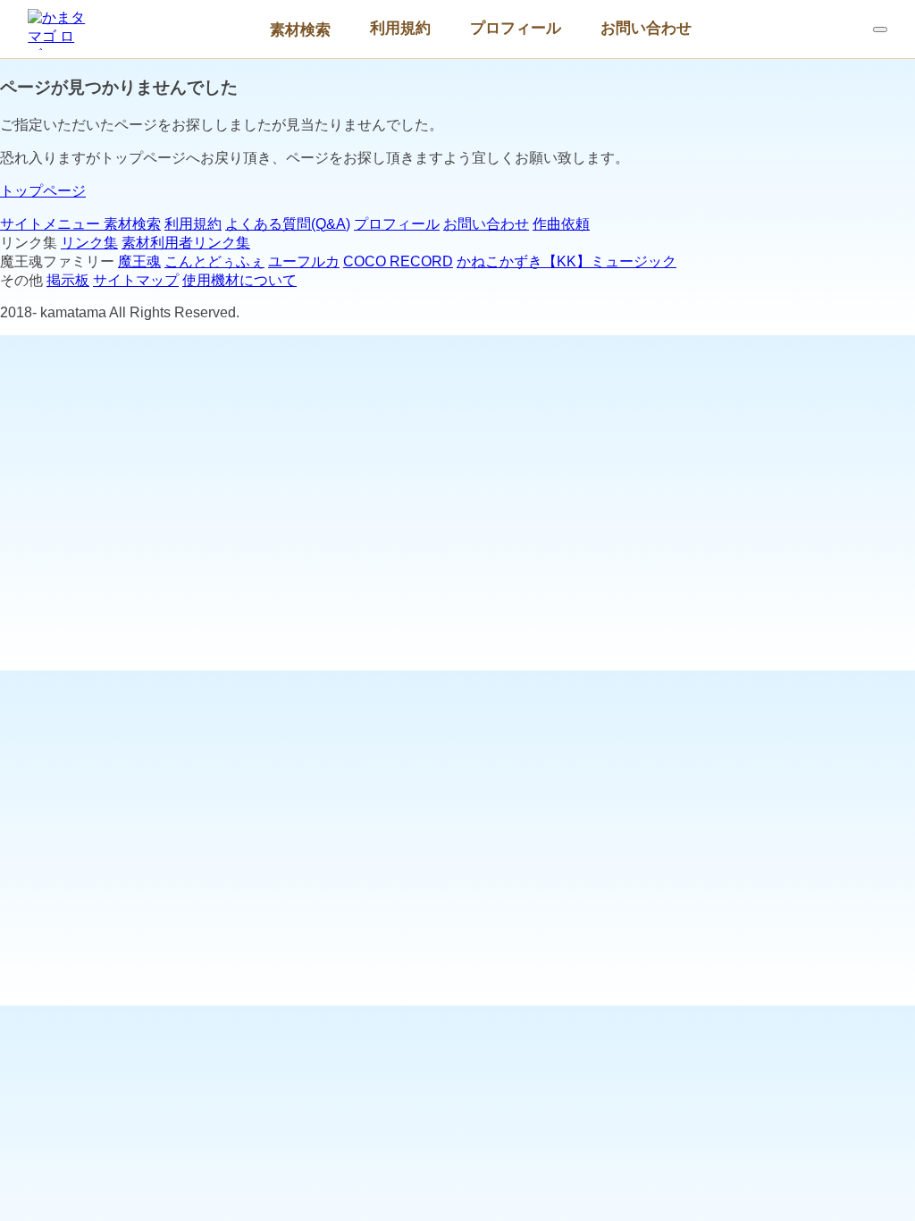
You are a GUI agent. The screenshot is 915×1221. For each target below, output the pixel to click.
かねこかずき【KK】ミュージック (566, 261)
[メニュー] (880, 29)
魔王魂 (139, 261)
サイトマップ (136, 280)
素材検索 (300, 29)
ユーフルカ (304, 261)
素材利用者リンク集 (186, 242)
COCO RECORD (398, 261)
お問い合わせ (646, 28)
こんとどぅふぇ (214, 261)
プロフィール (515, 28)
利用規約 (400, 28)
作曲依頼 (561, 224)
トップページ (43, 190)
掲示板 (67, 280)
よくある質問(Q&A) (287, 224)
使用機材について (239, 280)
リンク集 (89, 242)
